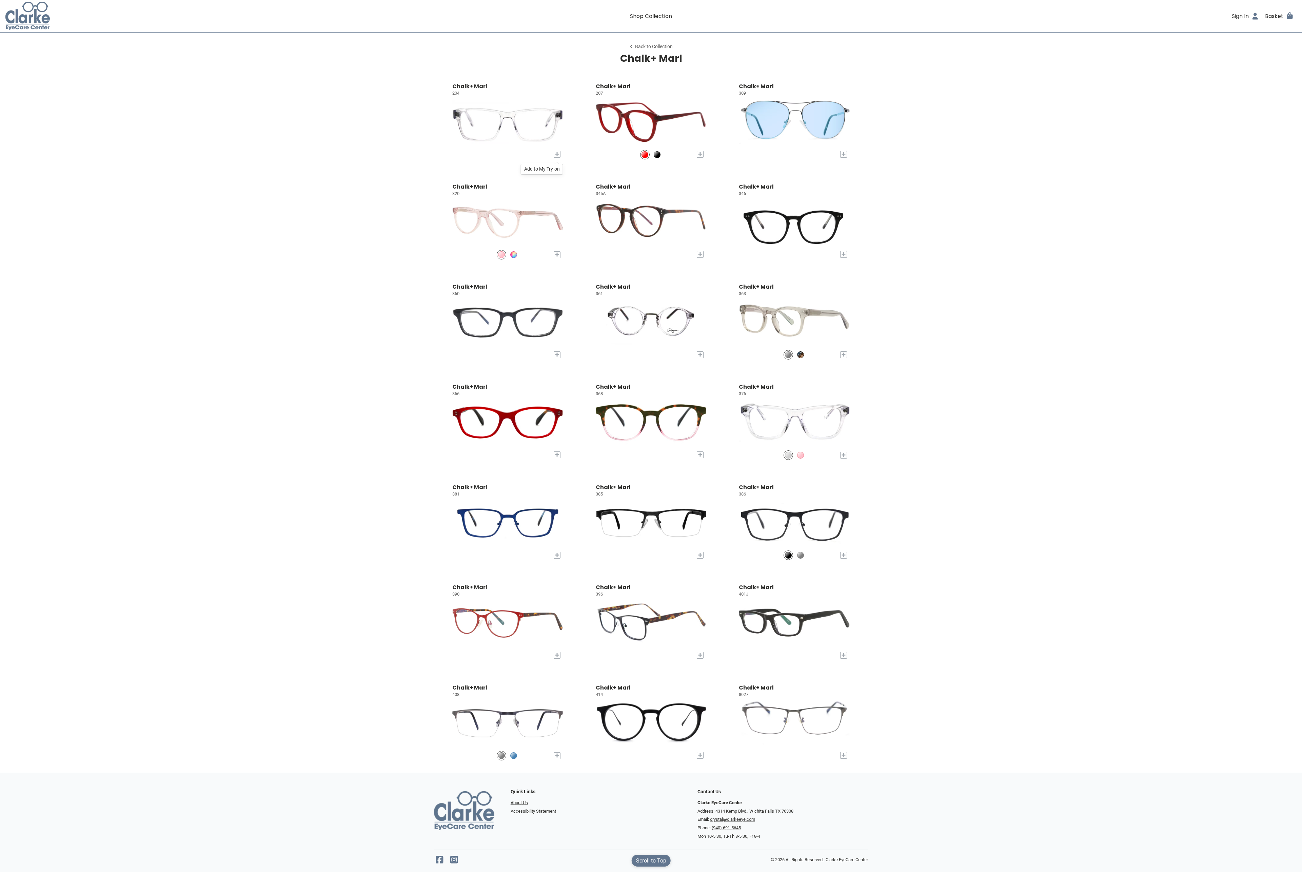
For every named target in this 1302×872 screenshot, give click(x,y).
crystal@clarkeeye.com (732, 819)
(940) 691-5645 (726, 827)
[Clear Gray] (788, 355)
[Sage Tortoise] (514, 254)
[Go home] (166, 16)
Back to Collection (654, 47)
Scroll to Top (651, 860)
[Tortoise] (800, 355)
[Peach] (800, 455)
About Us (519, 802)
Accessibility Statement (533, 811)
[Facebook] (439, 861)
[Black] (788, 555)
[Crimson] (645, 154)
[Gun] (800, 555)
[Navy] (514, 755)
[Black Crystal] (657, 154)
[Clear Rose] (501, 254)
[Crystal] (788, 455)
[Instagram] (454, 861)
